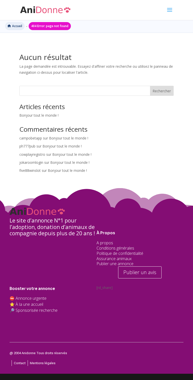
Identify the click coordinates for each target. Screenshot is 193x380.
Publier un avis (139, 272)
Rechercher (162, 91)
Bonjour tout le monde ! (39, 115)
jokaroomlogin (31, 162)
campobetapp (30, 138)
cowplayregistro (32, 154)
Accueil (17, 26)
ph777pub (27, 146)
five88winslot (30, 170)
